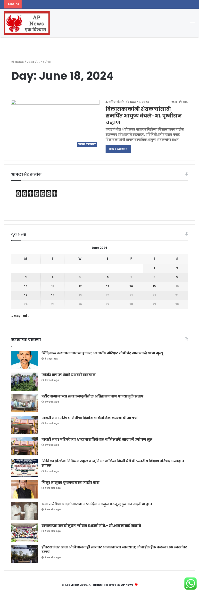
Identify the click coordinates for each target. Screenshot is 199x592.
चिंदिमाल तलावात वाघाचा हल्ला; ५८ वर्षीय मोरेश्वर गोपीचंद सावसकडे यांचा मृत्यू (102, 353)
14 (131, 286)
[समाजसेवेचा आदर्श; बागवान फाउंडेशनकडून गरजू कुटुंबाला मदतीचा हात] (24, 511)
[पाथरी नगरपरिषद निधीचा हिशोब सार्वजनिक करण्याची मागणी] (24, 425)
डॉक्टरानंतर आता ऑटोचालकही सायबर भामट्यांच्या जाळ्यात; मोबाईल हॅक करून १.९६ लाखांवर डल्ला (114, 549)
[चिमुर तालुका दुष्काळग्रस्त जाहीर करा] (24, 489)
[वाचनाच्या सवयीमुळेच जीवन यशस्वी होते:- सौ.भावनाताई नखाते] (24, 532)
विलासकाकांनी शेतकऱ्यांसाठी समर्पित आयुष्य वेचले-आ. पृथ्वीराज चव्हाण (144, 116)
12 (80, 286)
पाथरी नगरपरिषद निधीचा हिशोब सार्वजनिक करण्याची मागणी (90, 417)
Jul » (26, 316)
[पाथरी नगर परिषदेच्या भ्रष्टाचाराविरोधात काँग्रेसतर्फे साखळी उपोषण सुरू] (24, 446)
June (40, 62)
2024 (30, 62)
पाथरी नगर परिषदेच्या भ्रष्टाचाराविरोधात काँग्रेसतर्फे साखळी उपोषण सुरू (96, 439)
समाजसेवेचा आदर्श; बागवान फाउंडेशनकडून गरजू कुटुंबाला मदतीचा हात (96, 504)
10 (25, 286)
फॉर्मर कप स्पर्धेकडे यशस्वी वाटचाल (68, 374)
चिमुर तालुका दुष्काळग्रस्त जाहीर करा (70, 482)
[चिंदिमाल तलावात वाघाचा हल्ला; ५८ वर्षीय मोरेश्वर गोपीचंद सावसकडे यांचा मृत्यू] (24, 360)
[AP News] (27, 23)
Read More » (118, 149)
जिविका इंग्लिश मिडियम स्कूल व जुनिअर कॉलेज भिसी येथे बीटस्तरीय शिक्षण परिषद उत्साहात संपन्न (112, 463)
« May (15, 316)
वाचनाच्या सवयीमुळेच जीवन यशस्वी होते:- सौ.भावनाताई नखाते (91, 525)
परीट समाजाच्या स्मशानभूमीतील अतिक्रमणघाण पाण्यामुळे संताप (92, 396)
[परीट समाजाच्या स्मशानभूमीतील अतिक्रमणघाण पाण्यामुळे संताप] (24, 403)
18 (52, 295)
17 (25, 295)
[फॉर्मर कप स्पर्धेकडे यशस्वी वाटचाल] (24, 382)
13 (107, 286)
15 (154, 286)
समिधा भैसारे (116, 102)
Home (19, 62)
